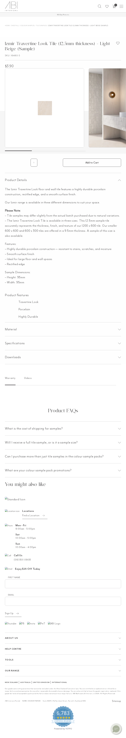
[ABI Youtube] (12, 623)
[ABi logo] (15, 499)
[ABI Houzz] (55, 623)
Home (7, 25)
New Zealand (11, 682)
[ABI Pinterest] (43, 623)
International (59, 682)
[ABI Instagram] (32, 623)
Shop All (15, 25)
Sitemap (116, 701)
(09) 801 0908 (22, 559)
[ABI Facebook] (23, 623)
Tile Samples (41, 25)
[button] (99, 6)
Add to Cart (92, 162)
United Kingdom (41, 682)
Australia (25, 682)
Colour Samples (27, 25)
